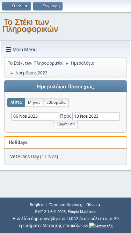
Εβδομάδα (56, 102)
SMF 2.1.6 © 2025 (50, 212)
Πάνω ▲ (93, 204)
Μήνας (34, 102)
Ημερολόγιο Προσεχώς (65, 86)
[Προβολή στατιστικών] (100, 225)
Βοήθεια (37, 204)
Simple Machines (82, 212)
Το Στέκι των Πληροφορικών (30, 25)
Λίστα (16, 102)
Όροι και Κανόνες (65, 204)
